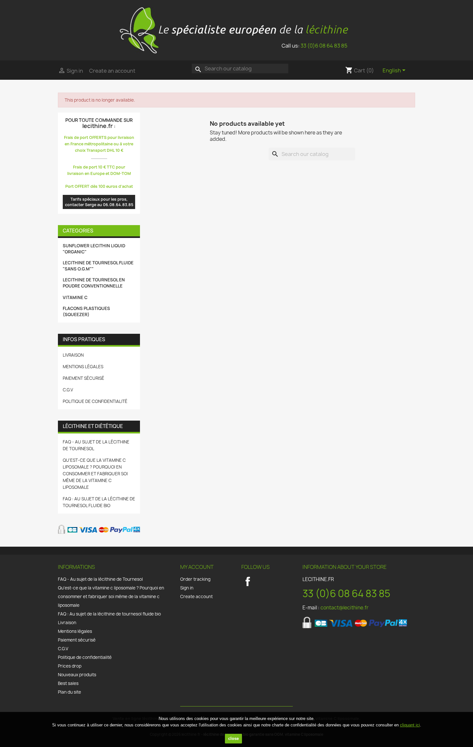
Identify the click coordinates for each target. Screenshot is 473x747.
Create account (196, 596)
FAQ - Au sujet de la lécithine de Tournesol (100, 579)
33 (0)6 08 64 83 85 (324, 45)
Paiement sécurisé (83, 378)
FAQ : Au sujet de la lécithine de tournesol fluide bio (109, 614)
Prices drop (69, 666)
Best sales (68, 683)
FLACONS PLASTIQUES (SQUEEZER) (86, 311)
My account (197, 566)
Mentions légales (83, 366)
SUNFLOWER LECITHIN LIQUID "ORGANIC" (94, 249)
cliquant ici (410, 725)
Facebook (247, 581)
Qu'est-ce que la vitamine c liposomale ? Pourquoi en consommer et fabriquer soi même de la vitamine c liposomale (95, 473)
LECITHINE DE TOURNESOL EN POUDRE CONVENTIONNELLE (94, 283)
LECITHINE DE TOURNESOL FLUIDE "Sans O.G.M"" (98, 266)
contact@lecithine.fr (344, 607)
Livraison (73, 355)
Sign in (186, 588)
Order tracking (195, 579)
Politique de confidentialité (95, 401)
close (233, 738)
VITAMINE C (75, 297)
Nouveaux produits (77, 675)
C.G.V (68, 390)
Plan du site (69, 692)
